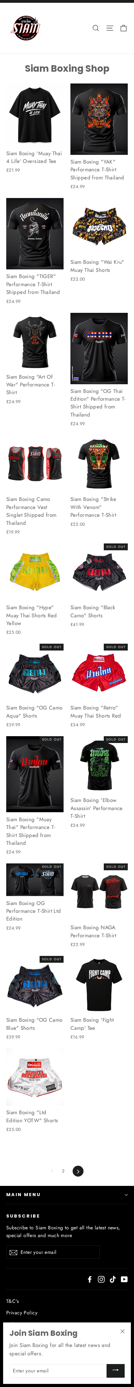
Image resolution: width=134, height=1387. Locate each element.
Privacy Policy (21, 1312)
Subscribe (23, 1216)
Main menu (23, 1194)
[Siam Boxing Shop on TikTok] (112, 1279)
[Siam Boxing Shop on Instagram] (101, 1279)
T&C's (12, 1301)
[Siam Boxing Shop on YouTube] (124, 1279)
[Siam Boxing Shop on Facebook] (89, 1279)
